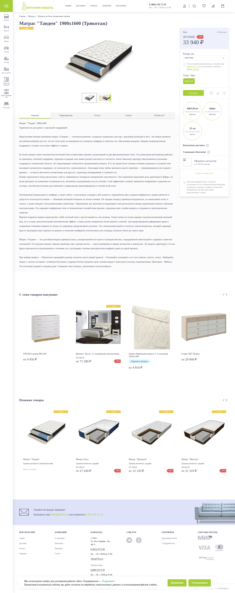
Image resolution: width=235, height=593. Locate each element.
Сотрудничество (168, 543)
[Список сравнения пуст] (213, 6)
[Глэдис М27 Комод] (203, 327)
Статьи (57, 553)
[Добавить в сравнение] (218, 93)
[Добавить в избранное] (212, 93)
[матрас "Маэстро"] (203, 432)
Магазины (121, 6)
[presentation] (221, 294)
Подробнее (108, 581)
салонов (195, 69)
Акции (68, 6)
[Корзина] (222, 6)
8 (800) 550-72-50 (157, 4)
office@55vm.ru (59, 514)
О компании (59, 538)
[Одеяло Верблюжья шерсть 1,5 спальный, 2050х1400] (151, 327)
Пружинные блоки (169, 538)
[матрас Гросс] (98, 432)
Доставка (81, 6)
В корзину (193, 93)
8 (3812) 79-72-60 (98, 549)
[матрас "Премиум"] (151, 432)
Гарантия (106, 6)
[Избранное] (202, 6)
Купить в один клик (204, 173)
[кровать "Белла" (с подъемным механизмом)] (98, 327)
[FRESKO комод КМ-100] (45, 327)
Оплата (93, 6)
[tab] (34, 115)
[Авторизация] (184, 6)
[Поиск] (194, 6)
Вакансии (58, 548)
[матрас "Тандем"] (45, 432)
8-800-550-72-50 (193, 66)
